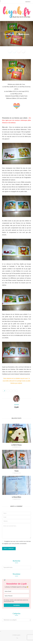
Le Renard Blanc (16, 497)
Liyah (12, 38)
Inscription (16, 605)
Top (17, 637)
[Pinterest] (18, 51)
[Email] (23, 51)
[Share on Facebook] (9, 51)
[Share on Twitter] (14, 51)
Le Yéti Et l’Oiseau (16, 445)
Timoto (16, 471)
